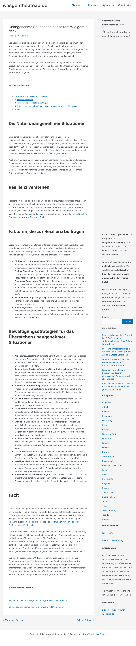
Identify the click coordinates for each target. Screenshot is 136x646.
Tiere (104, 506)
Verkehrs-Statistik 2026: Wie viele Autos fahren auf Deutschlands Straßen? (115, 362)
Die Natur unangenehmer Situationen (32, 96)
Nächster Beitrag (85, 620)
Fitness (105, 443)
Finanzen (106, 438)
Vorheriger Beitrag (13, 620)
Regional (106, 483)
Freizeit (105, 447)
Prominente (107, 479)
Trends (105, 515)
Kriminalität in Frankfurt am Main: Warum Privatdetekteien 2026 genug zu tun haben (117, 386)
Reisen (105, 488)
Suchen (105, 317)
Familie (105, 429)
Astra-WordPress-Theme (94, 634)
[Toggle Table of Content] (11, 93)
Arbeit (105, 407)
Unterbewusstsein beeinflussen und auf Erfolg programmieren (38, 153)
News (104, 474)
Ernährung (107, 420)
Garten (105, 452)
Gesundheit (107, 461)
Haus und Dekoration (112, 465)
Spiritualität (107, 492)
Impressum (107, 533)
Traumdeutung (109, 510)
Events (105, 425)
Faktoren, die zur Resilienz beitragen (32, 103)
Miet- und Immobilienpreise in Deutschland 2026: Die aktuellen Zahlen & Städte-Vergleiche (117, 352)
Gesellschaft (108, 456)
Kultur (105, 470)
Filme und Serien (110, 434)
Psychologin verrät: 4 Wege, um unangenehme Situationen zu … (39, 600)
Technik (106, 501)
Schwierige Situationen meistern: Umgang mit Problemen (36, 607)
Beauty (105, 411)
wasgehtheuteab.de (25, 5)
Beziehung (107, 416)
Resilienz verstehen (25, 100)
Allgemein (14, 35)
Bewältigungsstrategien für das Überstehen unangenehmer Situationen (47, 106)
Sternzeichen (108, 497)
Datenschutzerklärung (112, 540)
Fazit (19, 109)
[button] (81, 5)
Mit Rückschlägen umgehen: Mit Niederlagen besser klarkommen (52, 551)
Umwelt (105, 519)
